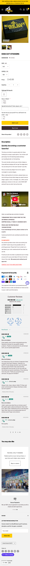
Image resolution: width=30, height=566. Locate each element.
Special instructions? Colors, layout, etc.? (12, 106)
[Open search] (21, 9)
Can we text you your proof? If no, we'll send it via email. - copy (14, 113)
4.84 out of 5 (19, 300)
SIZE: (4, 63)
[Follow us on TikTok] (18, 551)
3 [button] (15, 432)
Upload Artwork (7, 90)
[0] (27, 9)
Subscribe (7, 535)
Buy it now (15, 128)
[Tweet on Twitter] (24, 134)
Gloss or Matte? (6, 99)
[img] (5, 334)
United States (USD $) (7, 543)
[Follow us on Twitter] (6, 551)
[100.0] (10, 321)
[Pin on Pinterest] (21, 134)
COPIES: (5, 71)
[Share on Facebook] (18, 134)
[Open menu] (2, 9)
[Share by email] (27, 134)
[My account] (24, 9)
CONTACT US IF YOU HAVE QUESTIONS (12, 264)
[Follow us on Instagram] (12, 551)
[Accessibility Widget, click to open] (27, 283)
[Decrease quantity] (9, 85)
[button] (8, 305)
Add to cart (15, 123)
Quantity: (4, 85)
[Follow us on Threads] (9, 551)
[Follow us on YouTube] (15, 551)
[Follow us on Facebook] (3, 551)
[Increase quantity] (17, 85)
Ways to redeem (15, 463)
